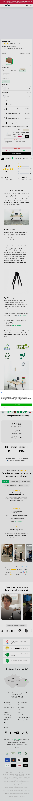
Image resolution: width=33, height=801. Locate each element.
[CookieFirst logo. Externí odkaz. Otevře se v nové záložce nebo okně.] (1, 392)
